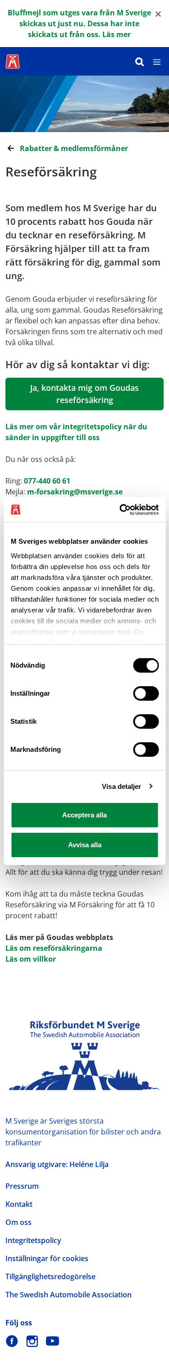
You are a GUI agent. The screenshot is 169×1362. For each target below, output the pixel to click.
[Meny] (157, 61)
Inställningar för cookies (46, 1258)
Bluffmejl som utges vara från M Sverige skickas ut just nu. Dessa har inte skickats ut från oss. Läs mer (79, 23)
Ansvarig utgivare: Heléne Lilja (57, 1164)
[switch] (146, 693)
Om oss (18, 1222)
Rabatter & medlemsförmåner (74, 148)
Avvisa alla (84, 845)
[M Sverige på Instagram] (32, 1341)
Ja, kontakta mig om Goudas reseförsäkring (84, 393)
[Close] (158, 13)
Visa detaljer (121, 786)
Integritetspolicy (33, 1240)
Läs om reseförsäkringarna (53, 948)
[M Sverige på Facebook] (11, 1341)
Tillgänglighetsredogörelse (50, 1276)
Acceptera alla (84, 815)
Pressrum (22, 1186)
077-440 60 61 (47, 481)
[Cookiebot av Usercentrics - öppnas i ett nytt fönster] (120, 510)
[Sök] (139, 61)
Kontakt (18, 1204)
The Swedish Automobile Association (68, 1295)
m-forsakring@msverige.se (75, 492)
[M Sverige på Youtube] (52, 1341)
